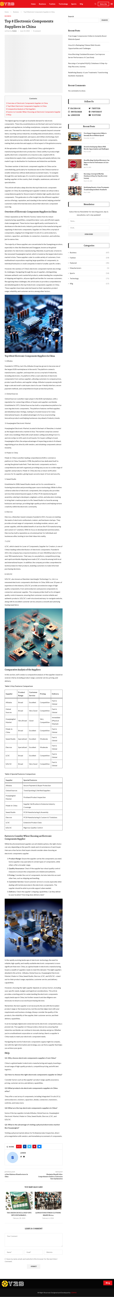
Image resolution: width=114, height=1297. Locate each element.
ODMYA (74, 1293)
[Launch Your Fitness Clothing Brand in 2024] (48, 1201)
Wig (81, 4)
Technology (63, 4)
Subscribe (103, 4)
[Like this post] (19, 1146)
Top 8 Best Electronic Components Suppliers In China (26, 106)
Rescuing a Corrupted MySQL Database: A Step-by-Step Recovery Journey (95, 176)
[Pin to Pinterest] (34, 1146)
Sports (73, 4)
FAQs (8, 115)
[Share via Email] (39, 1146)
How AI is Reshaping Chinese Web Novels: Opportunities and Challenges (96, 148)
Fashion (52, 4)
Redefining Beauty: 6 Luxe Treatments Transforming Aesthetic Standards (96, 188)
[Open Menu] (112, 4)
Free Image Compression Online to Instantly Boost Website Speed (95, 134)
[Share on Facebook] (24, 1146)
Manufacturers (89, 268)
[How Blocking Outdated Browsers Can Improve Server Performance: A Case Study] (74, 163)
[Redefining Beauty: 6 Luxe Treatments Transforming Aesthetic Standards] (74, 190)
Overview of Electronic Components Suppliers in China (27, 103)
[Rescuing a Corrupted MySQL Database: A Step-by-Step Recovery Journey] (74, 177)
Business (42, 4)
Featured (89, 263)
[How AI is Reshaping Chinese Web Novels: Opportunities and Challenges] (74, 150)
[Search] (95, 4)
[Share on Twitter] (29, 1146)
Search (71, 16)
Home (33, 4)
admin (14, 31)
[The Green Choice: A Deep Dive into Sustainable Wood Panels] (19, 1201)
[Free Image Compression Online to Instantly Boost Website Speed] (74, 136)
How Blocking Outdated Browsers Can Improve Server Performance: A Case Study (96, 162)
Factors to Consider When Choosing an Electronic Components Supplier (33, 112)
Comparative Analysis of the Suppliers (21, 109)
